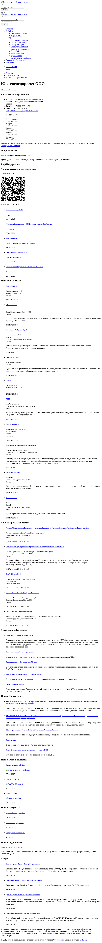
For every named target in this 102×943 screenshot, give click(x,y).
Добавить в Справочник (16, 60)
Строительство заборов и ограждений (19, 652)
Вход (8, 69)
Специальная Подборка (21, 58)
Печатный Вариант (24, 143)
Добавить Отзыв (8, 143)
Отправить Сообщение (16, 110)
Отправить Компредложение (81, 143)
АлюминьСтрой (11, 498)
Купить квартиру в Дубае (15, 684)
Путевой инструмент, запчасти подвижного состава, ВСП (27, 750)
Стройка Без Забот (13, 357)
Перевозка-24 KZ (12, 424)
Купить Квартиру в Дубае (15, 813)
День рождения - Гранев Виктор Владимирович (23, 864)
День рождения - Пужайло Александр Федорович (24, 880)
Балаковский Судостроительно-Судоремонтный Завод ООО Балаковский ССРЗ (35, 547)
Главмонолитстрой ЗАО (14, 210)
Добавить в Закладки (60, 143)
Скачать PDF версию (41, 143)
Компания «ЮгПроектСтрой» (17, 330)
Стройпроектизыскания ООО (16, 252)
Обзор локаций (17, 44)
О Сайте (9, 31)
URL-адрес (84, 940)
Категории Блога (18, 53)
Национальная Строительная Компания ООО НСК (24, 267)
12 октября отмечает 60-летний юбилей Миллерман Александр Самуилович (33, 730)
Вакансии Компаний (20, 49)
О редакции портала (19, 40)
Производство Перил (13, 472)
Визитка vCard (32, 110)
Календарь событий (19, 47)
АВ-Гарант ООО (12, 238)
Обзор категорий (18, 42)
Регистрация (11, 67)
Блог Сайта (16, 51)
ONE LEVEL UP (12, 286)
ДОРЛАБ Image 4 (12, 779)
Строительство (7, 173)
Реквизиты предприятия (15, 823)
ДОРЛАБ (9, 380)
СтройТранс (58, 940)
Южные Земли (11, 305)
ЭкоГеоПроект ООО (13, 574)
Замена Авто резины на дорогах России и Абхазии (24, 674)
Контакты (10, 62)
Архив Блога (16, 56)
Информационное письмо (15, 833)
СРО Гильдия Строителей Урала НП (19, 611)
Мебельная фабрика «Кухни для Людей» (21, 445)
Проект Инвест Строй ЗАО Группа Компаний (22, 593)
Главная (9, 29)
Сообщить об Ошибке (10, 146)
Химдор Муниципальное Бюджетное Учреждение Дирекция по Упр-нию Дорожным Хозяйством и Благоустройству (48, 528)
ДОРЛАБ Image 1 (12, 793)
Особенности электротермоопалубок (19, 635)
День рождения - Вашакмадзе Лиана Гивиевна (23, 895)
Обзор (8, 38)
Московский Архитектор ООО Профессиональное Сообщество (29, 224)
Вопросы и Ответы (19, 33)
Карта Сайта (16, 35)
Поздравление (11, 740)
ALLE (8, 399)
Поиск (4, 10)
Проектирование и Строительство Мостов (21, 662)
